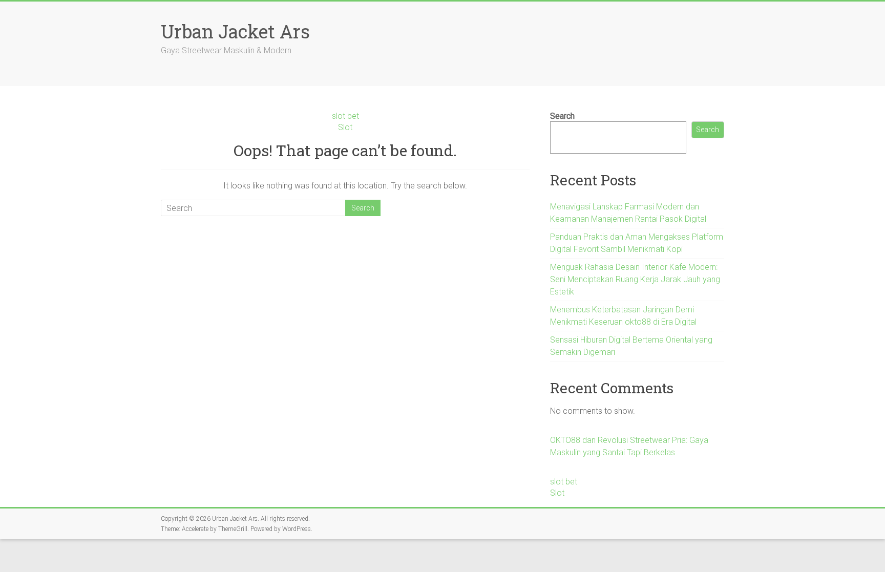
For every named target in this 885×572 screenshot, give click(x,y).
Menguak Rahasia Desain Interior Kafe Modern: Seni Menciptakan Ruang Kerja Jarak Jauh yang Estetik (635, 279)
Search (562, 116)
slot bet (345, 116)
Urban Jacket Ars (235, 31)
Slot (345, 127)
